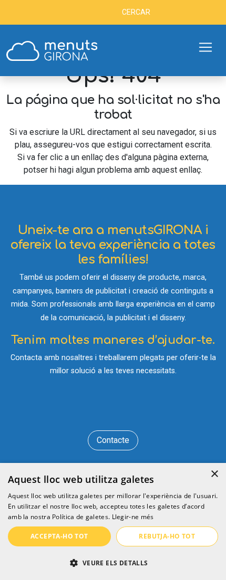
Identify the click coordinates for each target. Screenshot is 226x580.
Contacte (113, 440)
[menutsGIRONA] (51, 50)
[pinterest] (143, 407)
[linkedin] (113, 407)
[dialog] (113, 521)
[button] (113, 562)
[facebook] (82, 407)
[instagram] (128, 407)
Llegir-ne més (133, 516)
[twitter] (98, 407)
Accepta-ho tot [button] (59, 536)
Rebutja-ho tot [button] (167, 536)
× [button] (214, 474)
